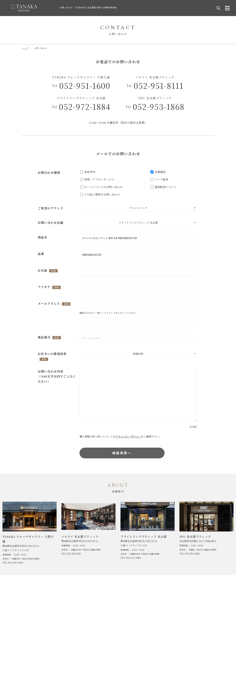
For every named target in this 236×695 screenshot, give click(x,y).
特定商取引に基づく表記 (44, 599)
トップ (25, 48)
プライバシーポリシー (128, 436)
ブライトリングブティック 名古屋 (143, 537)
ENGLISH (105, 643)
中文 (118, 643)
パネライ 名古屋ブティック (80, 537)
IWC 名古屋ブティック (195, 537)
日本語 (130, 643)
